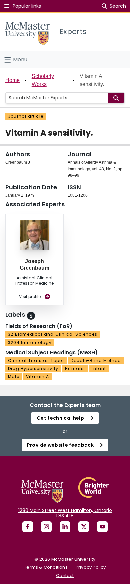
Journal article (25, 116)
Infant (99, 368)
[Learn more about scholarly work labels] (31, 316)
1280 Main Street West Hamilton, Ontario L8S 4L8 (65, 513)
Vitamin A (37, 376)
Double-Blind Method (96, 360)
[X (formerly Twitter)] (83, 526)
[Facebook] (27, 526)
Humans (75, 368)
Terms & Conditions (46, 567)
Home (12, 80)
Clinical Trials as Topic (36, 360)
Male (13, 376)
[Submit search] (116, 98)
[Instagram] (46, 526)
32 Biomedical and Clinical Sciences (52, 334)
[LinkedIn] (65, 526)
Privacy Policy (91, 567)
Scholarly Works (43, 80)
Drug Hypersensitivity (33, 368)
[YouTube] (102, 526)
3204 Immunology (30, 342)
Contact (65, 575)
